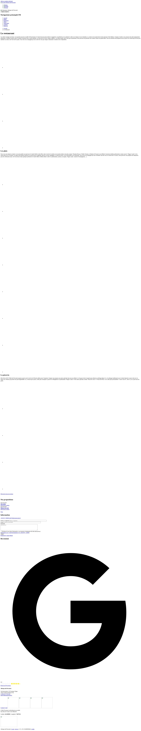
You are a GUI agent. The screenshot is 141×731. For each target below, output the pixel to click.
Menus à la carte (5, 508)
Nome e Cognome (5, 520)
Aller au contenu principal (7, 1)
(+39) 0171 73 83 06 (5, 694)
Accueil (5, 18)
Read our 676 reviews (6, 685)
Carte (6, 707)
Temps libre (6, 23)
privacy (16, 729)
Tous (2, 511)
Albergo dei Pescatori (11, 2)
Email (2, 522)
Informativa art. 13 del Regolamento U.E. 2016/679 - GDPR (15, 532)
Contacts (6, 24)
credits (32, 729)
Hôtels (5, 19)
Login (12, 729)
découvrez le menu (5, 505)
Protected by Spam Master (7, 535)
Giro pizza (3, 504)
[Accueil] (3, 2)
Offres (5, 22)
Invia (2, 534)
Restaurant (6, 20)
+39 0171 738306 (5, 518)
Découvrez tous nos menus (7, 494)
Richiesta (3, 523)
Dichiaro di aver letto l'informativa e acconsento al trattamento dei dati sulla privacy (21, 531)
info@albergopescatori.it (15, 518)
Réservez (6, 26)
